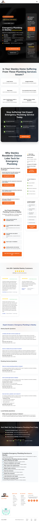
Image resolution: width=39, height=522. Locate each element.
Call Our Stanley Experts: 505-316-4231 (9, 356)
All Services (15, 498)
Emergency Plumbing (22, 500)
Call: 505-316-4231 (31, 29)
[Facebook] (29, 501)
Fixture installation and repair (31, 209)
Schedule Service (13, 52)
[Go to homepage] (3, 2)
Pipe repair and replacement (31, 213)
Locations (14, 501)
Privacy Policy (27, 520)
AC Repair (22, 504)
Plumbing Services (22, 496)
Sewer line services (31, 222)
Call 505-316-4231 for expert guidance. (29, 416)
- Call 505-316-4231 (25, 136)
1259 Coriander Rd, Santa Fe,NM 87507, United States (33, 497)
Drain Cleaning (23, 503)
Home (14, 495)
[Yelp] (34, 501)
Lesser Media (35, 520)
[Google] (37, 501)
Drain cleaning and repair (31, 205)
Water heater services (32, 216)
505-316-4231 (31, 495)
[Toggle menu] (37, 1)
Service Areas (15, 499)
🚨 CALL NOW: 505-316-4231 (13, 48)
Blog (13, 502)
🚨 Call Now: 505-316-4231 (31, 171)
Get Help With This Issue (8, 176)
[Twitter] (32, 501)
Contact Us (15, 504)
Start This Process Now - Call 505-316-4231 (12, 254)
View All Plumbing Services (32, 227)
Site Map (14, 505)
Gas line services (31, 219)
